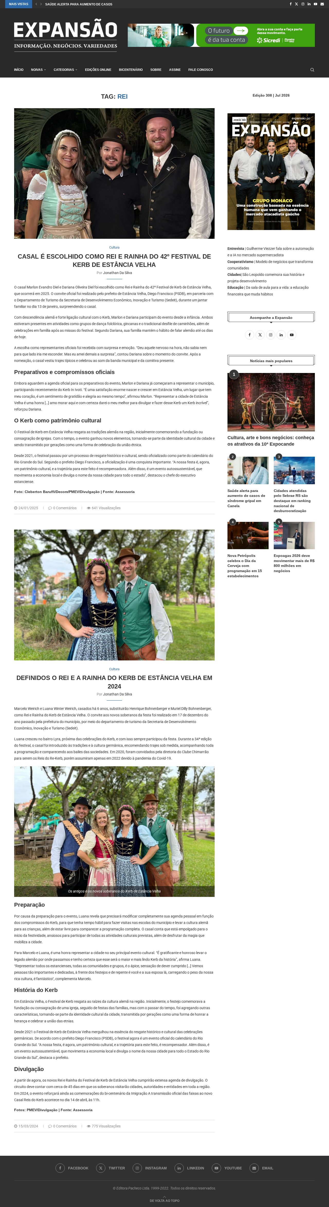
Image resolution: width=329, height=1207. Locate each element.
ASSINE (175, 70)
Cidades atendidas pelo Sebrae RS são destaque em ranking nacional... (108, 4)
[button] (36, 4)
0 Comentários (65, 508)
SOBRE (155, 70)
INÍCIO (18, 70)
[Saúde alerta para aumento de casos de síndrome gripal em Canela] (248, 470)
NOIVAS (37, 70)
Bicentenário (131, 70)
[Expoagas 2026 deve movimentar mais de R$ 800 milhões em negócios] (294, 535)
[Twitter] (296, 4)
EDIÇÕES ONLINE (98, 70)
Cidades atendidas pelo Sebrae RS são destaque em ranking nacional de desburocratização (292, 501)
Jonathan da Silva (117, 273)
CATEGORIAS (64, 70)
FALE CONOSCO (200, 70)
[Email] (322, 4)
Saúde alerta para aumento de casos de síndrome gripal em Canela (246, 498)
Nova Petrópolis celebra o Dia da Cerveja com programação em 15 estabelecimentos (244, 566)
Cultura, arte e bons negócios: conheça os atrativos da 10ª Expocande (270, 441)
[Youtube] (315, 4)
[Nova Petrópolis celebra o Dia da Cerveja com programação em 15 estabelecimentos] (248, 535)
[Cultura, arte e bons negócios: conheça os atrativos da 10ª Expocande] (271, 402)
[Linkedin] (309, 4)
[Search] (312, 69)
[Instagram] (302, 4)
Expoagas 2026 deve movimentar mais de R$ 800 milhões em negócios (294, 563)
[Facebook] (290, 4)
